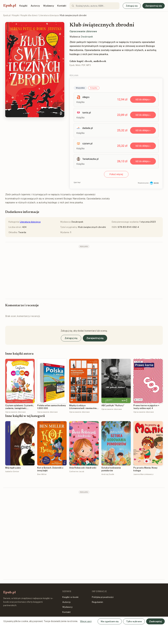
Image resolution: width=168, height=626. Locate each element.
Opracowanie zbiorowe (83, 31)
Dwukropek (87, 36)
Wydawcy (48, 5)
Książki (23, 5)
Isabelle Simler (12, 471)
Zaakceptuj (155, 621)
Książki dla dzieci (29, 15)
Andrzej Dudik (107, 474)
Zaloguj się (132, 5)
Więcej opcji (86, 621)
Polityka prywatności (103, 597)
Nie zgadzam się (110, 621)
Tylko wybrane (134, 621)
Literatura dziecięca (49, 15)
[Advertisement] (84, 273)
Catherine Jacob (76, 471)
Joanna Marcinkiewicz (143, 474)
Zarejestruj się (153, 5)
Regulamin (97, 602)
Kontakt (61, 5)
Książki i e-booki (70, 597)
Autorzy (35, 5)
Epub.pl (9, 6)
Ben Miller (42, 474)
